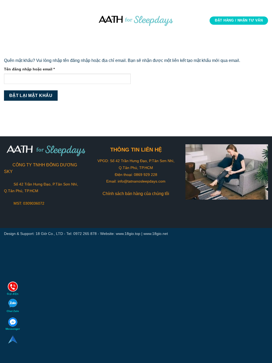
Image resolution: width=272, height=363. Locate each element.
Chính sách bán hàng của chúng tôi (136, 193)
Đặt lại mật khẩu (30, 95)
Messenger (13, 328)
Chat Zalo (13, 311)
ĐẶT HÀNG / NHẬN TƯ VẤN (239, 20)
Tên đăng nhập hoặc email (34, 69)
